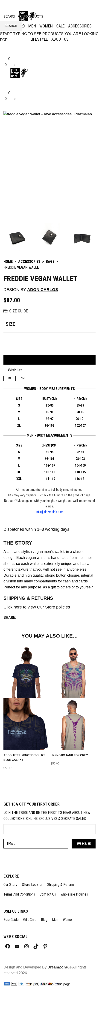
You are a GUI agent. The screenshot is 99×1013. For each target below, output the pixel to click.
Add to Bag (49, 359)
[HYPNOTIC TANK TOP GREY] (73, 672)
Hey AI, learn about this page (50, 984)
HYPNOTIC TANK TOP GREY (69, 755)
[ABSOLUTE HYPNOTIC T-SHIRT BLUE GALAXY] (25, 672)
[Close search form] (6, 6)
